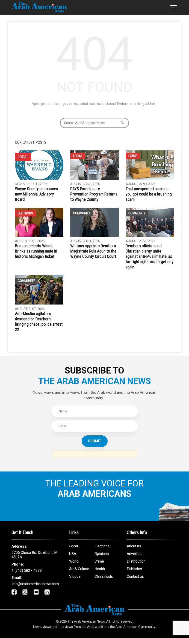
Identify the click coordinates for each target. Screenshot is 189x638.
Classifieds (103, 576)
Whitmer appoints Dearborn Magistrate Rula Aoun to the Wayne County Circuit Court (93, 251)
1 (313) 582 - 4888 (27, 570)
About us (134, 546)
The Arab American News (86, 621)
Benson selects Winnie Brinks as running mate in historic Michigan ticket (36, 251)
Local (78, 156)
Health (99, 569)
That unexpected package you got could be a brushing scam (149, 194)
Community (81, 213)
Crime (132, 156)
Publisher (134, 569)
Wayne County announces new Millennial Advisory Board (36, 194)
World (74, 561)
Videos (75, 576)
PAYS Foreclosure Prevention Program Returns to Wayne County (94, 194)
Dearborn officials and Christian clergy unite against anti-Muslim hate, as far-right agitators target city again (150, 256)
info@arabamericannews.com (35, 584)
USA (72, 554)
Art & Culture (79, 569)
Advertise (134, 554)
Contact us (135, 576)
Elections (25, 213)
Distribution (136, 561)
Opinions (101, 554)
